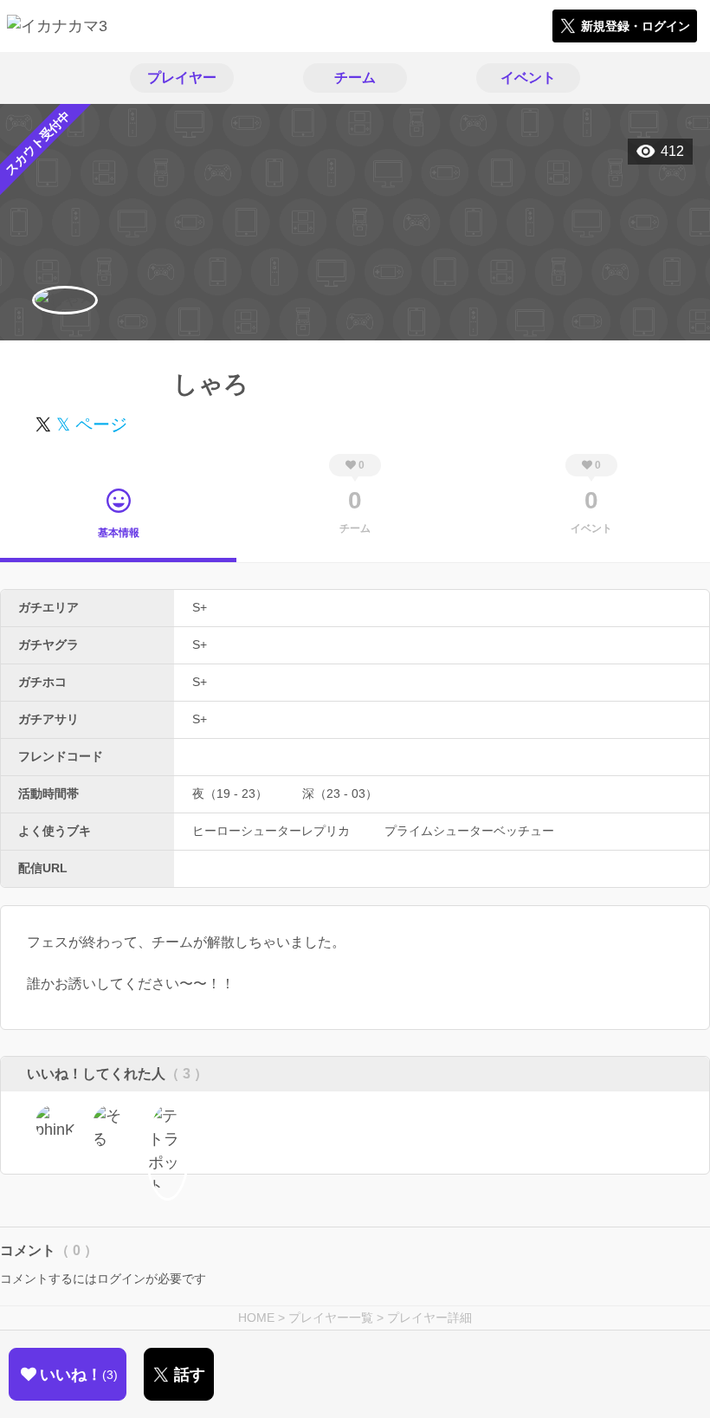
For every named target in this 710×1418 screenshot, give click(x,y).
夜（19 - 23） (230, 793)
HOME (256, 1317)
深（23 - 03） (340, 793)
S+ (199, 607)
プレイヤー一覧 (330, 1317)
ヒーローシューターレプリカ (271, 831)
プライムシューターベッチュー (469, 831)
